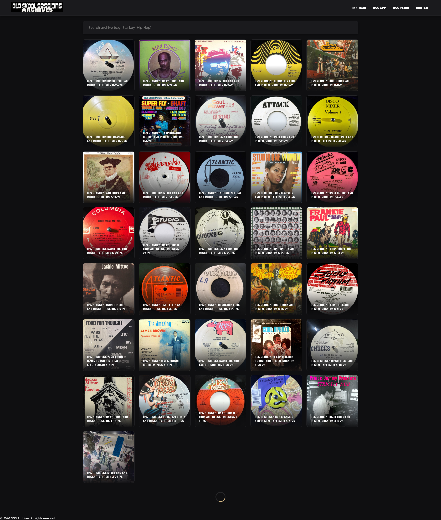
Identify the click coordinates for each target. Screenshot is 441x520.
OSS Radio (401, 7)
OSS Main (359, 7)
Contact (423, 7)
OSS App (379, 7)
